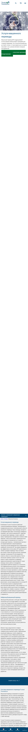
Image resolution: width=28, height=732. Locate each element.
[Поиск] (16, 3)
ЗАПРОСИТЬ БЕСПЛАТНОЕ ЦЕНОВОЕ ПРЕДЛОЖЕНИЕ (13, 53)
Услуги (5, 519)
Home (2, 519)
